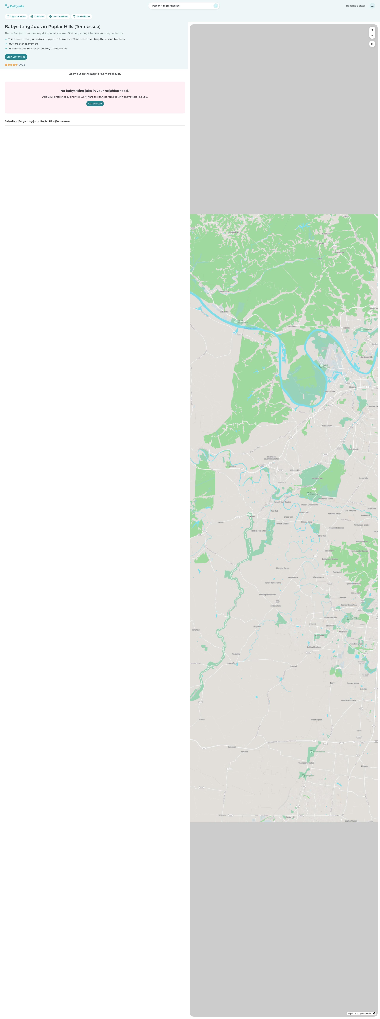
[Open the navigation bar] (372, 6)
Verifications (60, 16)
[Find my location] (372, 44)
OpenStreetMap (365, 1013)
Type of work (18, 16)
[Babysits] (14, 5)
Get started (95, 103)
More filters (83, 16)
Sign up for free (16, 56)
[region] (284, 520)
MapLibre (352, 1013)
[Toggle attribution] (374, 1013)
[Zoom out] (372, 36)
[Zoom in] (372, 30)
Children (39, 16)
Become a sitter (355, 5)
